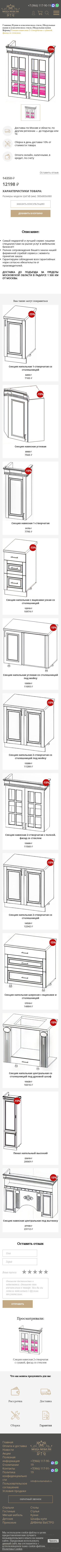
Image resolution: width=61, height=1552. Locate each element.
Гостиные (9, 1511)
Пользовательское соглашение (15, 1485)
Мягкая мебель (13, 1515)
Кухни (34, 1515)
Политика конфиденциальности (15, 1476)
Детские (8, 1519)
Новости (8, 1450)
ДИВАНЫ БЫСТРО (42, 1522)
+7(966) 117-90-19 (40, 1463)
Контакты (9, 1468)
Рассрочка (15, 1401)
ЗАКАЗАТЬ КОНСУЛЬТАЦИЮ (31, 204)
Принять (53, 1541)
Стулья (34, 1511)
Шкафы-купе (38, 1519)
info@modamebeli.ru (41, 1481)
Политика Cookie (12, 1548)
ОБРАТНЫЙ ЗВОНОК (30, 1499)
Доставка (46, 1401)
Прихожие (9, 1522)
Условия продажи (14, 1491)
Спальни (8, 1507)
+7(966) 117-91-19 (40, 1470)
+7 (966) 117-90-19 (39, 5)
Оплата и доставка (15, 1446)
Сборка (15, 1425)
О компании (11, 1465)
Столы (34, 1507)
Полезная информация (11, 1459)
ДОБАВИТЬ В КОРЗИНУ (30, 213)
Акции (7, 1453)
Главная (8, 1442)
